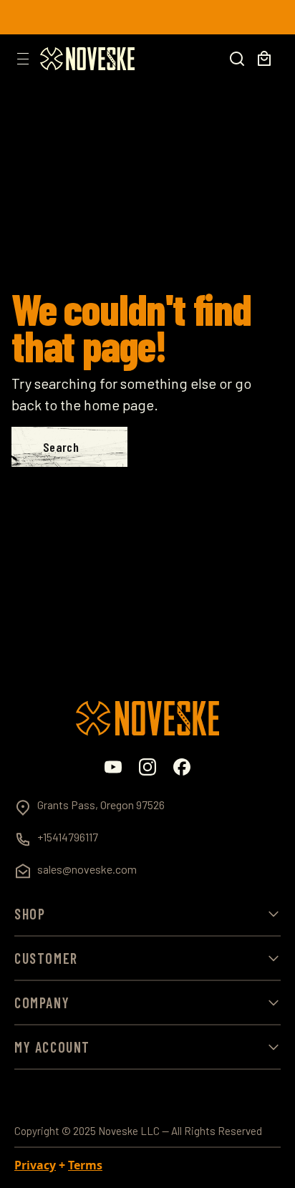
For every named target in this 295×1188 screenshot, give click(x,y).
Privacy (35, 1165)
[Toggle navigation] (22, 58)
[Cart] (264, 59)
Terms (85, 1165)
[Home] (87, 58)
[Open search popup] (237, 59)
